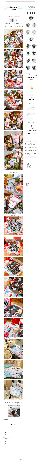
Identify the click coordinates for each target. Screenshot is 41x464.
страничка (29, 151)
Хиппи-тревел (33, 152)
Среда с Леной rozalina (28, 167)
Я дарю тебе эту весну (32, 153)
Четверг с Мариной (28, 163)
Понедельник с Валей (28, 165)
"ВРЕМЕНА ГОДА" (33, 143)
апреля (27, 181)
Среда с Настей (28, 169)
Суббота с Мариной (28, 162)
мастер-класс (26, 149)
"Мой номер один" (33, 145)
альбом (29, 147)
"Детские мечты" (27, 144)
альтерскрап (33, 147)
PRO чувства (32, 154)
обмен (28, 150)
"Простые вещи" (31, 146)
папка (35, 150)
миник (30, 149)
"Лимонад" (34, 144)
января (27, 184)
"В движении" (27, 143)
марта (27, 182)
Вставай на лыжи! (32, 148)
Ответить (6, 429)
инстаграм (10, 401)
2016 (26, 185)
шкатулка (28, 153)
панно (34, 150)
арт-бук (36, 147)
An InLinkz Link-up (5, 419)
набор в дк (34, 149)
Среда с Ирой (27, 164)
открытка (31, 150)
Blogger (21, 459)
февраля (27, 183)
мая (26, 180)
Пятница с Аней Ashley (28, 166)
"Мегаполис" (27, 145)
